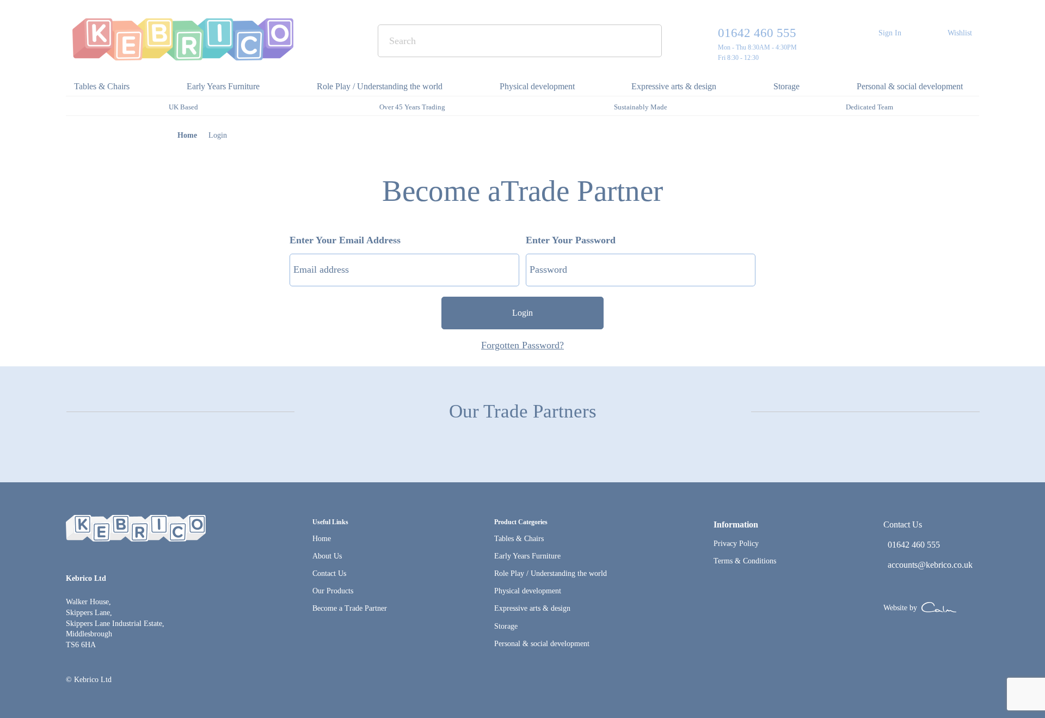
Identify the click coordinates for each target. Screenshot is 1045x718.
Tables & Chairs (519, 539)
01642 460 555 (757, 33)
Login (522, 312)
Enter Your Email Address (345, 240)
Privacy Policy (736, 543)
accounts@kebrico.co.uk (930, 564)
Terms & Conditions (745, 561)
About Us (327, 556)
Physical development (527, 591)
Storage (506, 626)
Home (187, 135)
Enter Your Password (571, 240)
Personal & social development (541, 644)
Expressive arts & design (532, 608)
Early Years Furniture (527, 556)
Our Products (332, 591)
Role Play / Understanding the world (550, 573)
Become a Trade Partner (349, 608)
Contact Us (329, 573)
